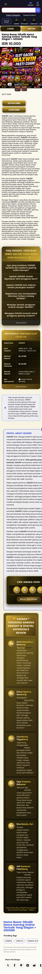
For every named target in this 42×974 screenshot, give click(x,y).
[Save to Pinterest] (27, 965)
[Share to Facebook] (14, 965)
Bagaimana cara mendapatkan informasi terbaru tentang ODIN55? (21, 296)
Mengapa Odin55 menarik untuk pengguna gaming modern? (21, 314)
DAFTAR (31, 28)
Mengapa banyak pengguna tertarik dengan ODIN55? (21, 306)
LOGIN (10, 28)
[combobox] (19, 10)
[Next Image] (40, 68)
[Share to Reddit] (34, 965)
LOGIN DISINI (14, 110)
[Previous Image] (2, 68)
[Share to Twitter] (8, 965)
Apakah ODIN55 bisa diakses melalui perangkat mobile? (21, 286)
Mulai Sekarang (28, 599)
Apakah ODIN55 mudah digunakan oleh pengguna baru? (21, 277)
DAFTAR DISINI (14, 103)
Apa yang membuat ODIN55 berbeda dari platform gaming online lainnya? (21, 267)
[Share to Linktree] (21, 965)
